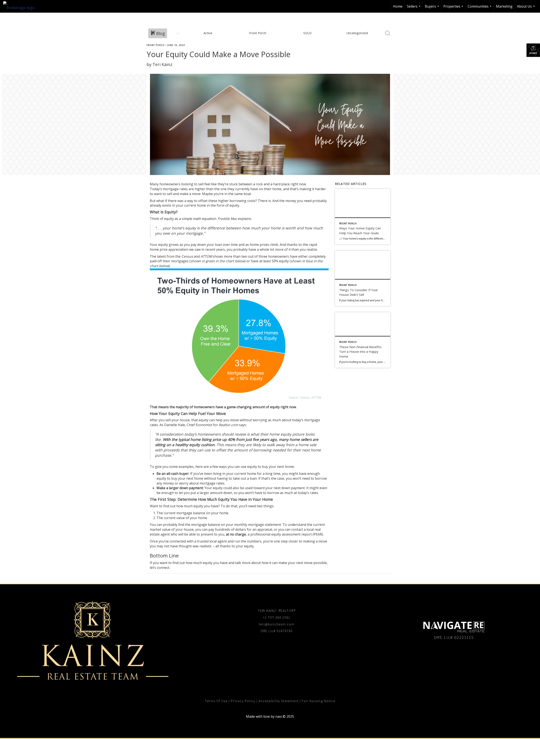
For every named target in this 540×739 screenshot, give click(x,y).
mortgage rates (175, 189)
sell (168, 420)
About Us (526, 8)
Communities (480, 8)
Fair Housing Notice (318, 701)
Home (397, 6)
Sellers (414, 8)
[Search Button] (387, 33)
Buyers (432, 8)
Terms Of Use (216, 701)
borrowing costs (242, 200)
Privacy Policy (243, 701)
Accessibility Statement (279, 701)
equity (203, 420)
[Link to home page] (21, 6)
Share (533, 53)
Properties (453, 8)
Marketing (504, 6)
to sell (199, 184)
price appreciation (174, 249)
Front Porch (156, 45)
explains (244, 218)
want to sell (163, 193)
